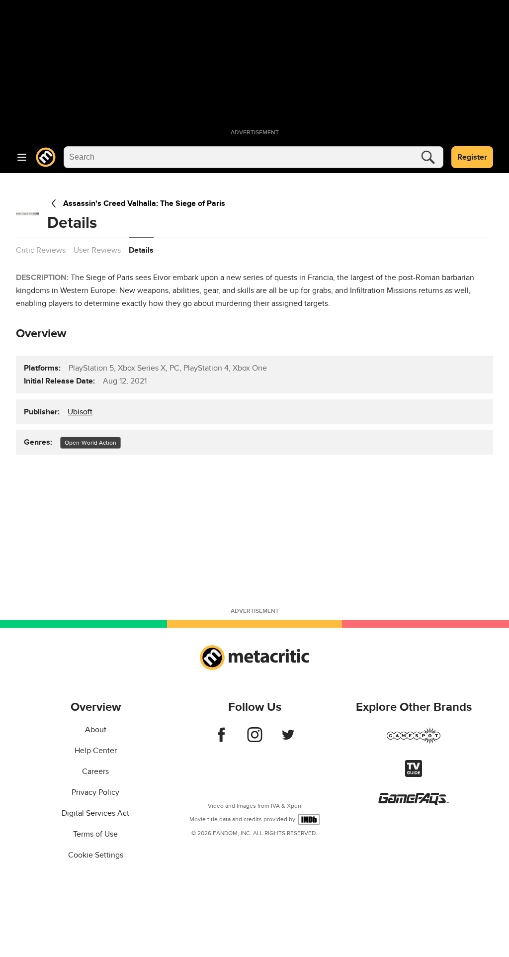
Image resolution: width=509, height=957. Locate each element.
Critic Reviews (41, 250)
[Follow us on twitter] (288, 740)
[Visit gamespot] (413, 742)
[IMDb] (309, 819)
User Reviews (97, 250)
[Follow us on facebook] (221, 740)
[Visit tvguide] (413, 774)
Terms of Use (95, 834)
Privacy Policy (95, 792)
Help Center (96, 751)
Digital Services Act (95, 813)
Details (141, 250)
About (95, 730)
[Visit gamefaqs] (413, 802)
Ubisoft (80, 412)
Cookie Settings (95, 855)
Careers (95, 771)
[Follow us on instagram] (254, 740)
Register (472, 157)
